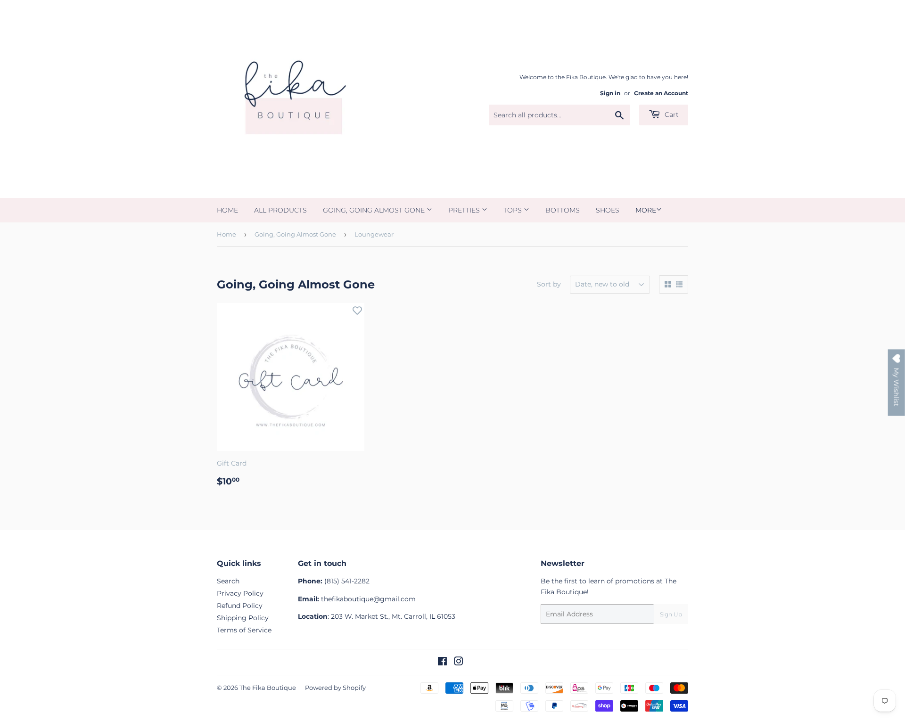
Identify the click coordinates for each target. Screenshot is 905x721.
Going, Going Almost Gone (375, 210)
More (645, 210)
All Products (280, 210)
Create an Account (661, 93)
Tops (513, 210)
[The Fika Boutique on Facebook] (442, 662)
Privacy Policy (240, 593)
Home (227, 210)
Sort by (549, 284)
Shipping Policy (243, 618)
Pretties (465, 210)
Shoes (607, 210)
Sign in (610, 93)
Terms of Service (244, 630)
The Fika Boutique (267, 687)
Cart (671, 114)
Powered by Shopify (335, 687)
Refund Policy (240, 605)
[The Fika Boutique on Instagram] (458, 662)
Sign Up (671, 614)
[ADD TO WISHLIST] (357, 310)
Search (228, 581)
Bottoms (562, 210)
